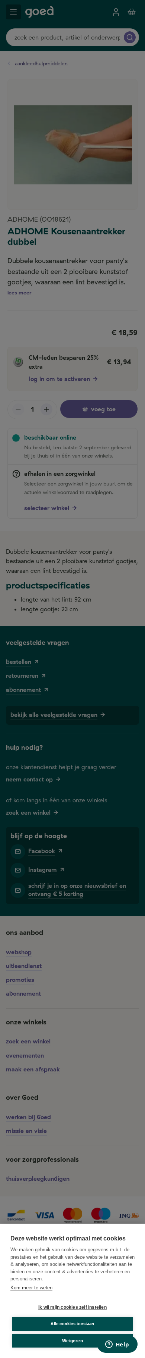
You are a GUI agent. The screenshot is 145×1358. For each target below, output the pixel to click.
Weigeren (72, 1340)
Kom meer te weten (31, 1287)
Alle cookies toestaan (72, 1323)
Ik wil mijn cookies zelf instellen (72, 1307)
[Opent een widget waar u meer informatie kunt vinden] (117, 1345)
